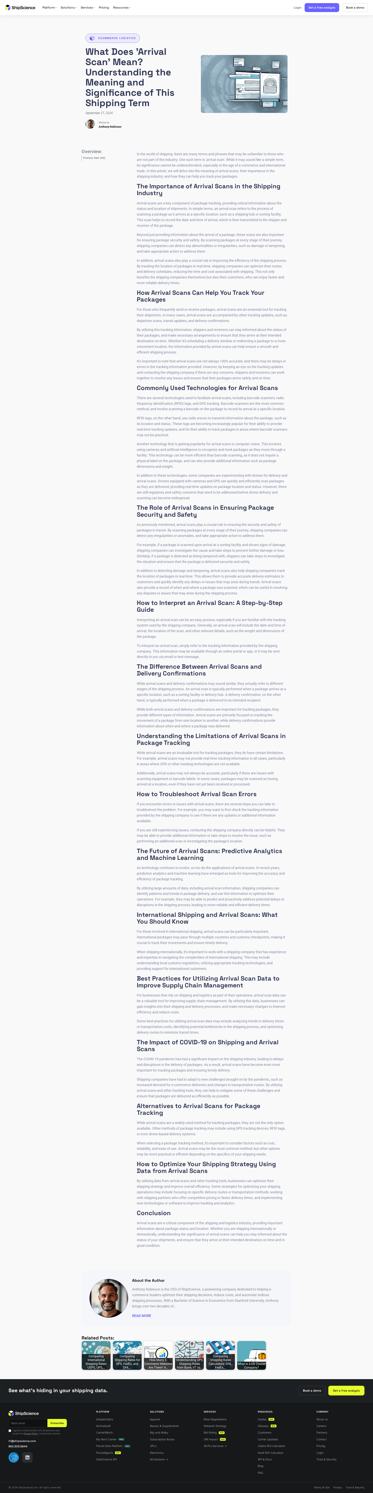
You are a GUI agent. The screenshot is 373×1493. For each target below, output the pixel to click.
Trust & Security (326, 1459)
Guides (265, 1419)
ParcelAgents (108, 1452)
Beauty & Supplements (164, 1426)
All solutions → (159, 1459)
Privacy (337, 1487)
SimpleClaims (104, 1419)
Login (298, 7)
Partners (321, 1432)
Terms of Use (321, 1487)
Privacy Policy (31, 1433)
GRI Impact (214, 1439)
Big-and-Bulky (159, 1432)
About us (322, 1419)
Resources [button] (121, 8)
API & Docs (265, 1459)
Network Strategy (215, 1426)
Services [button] (88, 8)
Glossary (266, 1426)
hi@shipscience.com (22, 1441)
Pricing (104, 8)
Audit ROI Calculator (270, 1452)
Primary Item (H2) (94, 158)
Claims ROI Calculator (271, 1446)
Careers (321, 1426)
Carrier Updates (268, 1439)
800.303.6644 (18, 1446)
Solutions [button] (69, 8)
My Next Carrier (109, 1439)
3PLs (153, 1446)
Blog (260, 1466)
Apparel (155, 1419)
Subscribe (57, 1423)
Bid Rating (214, 1432)
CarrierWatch (104, 1432)
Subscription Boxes (162, 1439)
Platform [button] (49, 8)
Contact (321, 1439)
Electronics (157, 1452)
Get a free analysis (322, 7)
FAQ (260, 1472)
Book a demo (355, 7)
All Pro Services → (215, 1446)
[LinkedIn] (27, 1457)
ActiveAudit (103, 1426)
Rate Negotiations (215, 1419)
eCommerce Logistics (117, 38)
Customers (264, 1432)
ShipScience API (106, 1459)
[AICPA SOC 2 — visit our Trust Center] (14, 1457)
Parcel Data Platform (112, 1446)
